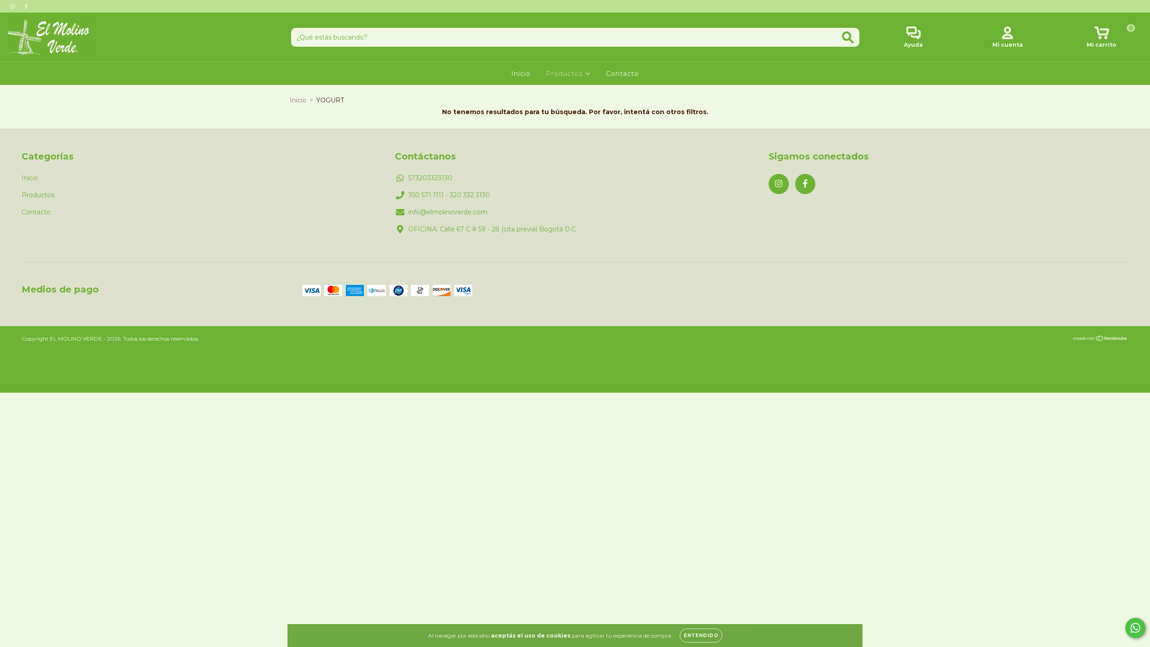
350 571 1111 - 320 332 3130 (449, 195)
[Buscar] (847, 37)
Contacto (622, 74)
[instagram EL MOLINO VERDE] (13, 6)
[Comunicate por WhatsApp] (1135, 628)
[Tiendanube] (1100, 339)
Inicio (521, 74)
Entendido (701, 635)
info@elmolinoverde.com (447, 212)
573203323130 (430, 178)
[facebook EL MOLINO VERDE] (26, 6)
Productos (565, 74)
